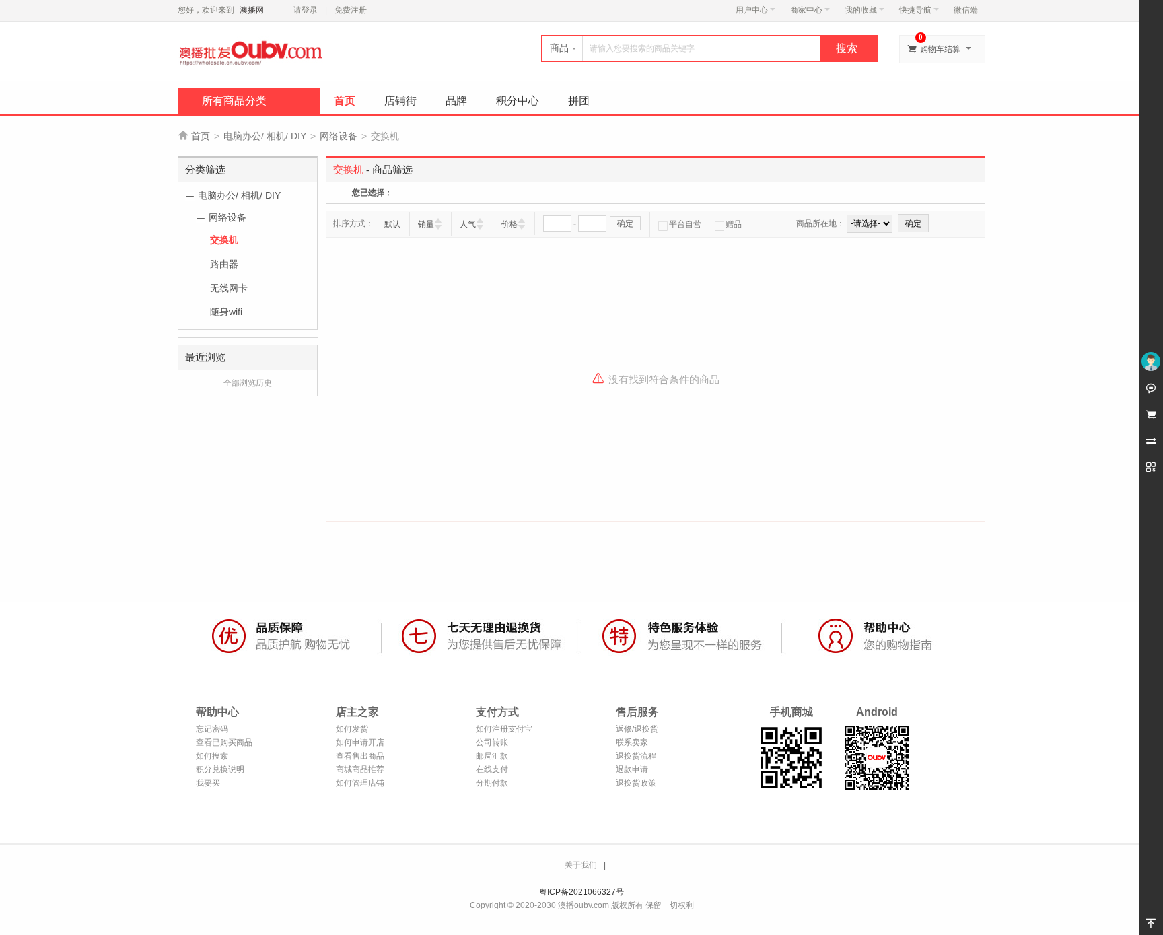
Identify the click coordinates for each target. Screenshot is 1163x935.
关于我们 (581, 865)
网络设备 (338, 136)
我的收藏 (861, 10)
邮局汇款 (492, 756)
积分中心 (517, 100)
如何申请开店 (360, 742)
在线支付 (492, 769)
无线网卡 (229, 288)
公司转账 (492, 742)
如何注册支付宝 (504, 729)
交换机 (224, 239)
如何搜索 (212, 756)
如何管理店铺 (360, 783)
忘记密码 (212, 729)
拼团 (579, 100)
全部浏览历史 (247, 383)
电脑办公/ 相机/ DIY (264, 136)
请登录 (305, 10)
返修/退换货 (637, 729)
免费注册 (350, 10)
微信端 (966, 10)
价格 (509, 224)
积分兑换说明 (220, 769)
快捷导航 (915, 10)
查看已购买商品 (224, 742)
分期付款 (492, 783)
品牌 (456, 100)
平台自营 (685, 224)
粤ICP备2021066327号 (581, 892)
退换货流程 (636, 756)
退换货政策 (636, 783)
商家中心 (806, 10)
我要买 (208, 783)
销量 (426, 224)
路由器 (224, 263)
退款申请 (632, 769)
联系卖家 (632, 742)
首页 (344, 100)
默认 (392, 224)
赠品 (734, 224)
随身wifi (226, 311)
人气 (468, 224)
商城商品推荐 (360, 769)
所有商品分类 (234, 100)
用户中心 (752, 10)
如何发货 (352, 729)
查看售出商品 (360, 756)
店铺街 (400, 100)
